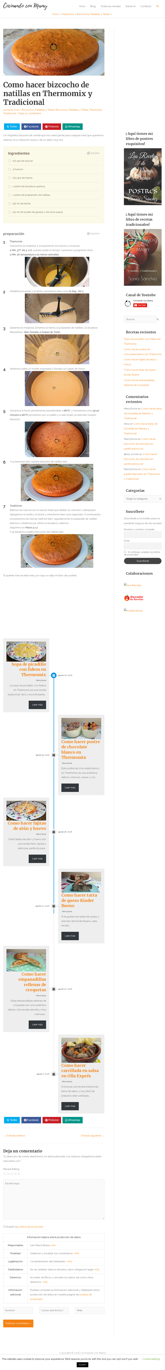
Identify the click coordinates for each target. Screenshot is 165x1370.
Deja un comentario (30, 113)
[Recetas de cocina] (134, 597)
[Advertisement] (143, 75)
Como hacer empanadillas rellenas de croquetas (32, 982)
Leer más (37, 704)
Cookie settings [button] (151, 1359)
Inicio (82, 6)
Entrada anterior (14, 1135)
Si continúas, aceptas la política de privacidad (142, 553)
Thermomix (95, 109)
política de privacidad (30, 1226)
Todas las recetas (111, 6)
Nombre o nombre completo (139, 529)
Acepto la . (25, 1226)
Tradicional (9, 113)
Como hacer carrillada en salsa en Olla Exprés (80, 1070)
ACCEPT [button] (82, 1365)
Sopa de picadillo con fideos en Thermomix (28, 669)
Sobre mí (130, 6)
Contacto (145, 6)
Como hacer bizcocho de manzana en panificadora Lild (140, 444)
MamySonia (41, 680)
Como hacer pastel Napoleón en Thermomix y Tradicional (142, 474)
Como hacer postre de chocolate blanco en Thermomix (80, 749)
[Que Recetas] (132, 585)
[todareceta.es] (133, 610)
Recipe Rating (11, 1169)
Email (127, 540)
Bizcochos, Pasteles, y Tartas (38, 109)
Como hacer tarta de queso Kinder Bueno (79, 900)
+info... (53, 1245)
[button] (157, 6)
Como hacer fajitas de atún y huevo (27, 826)
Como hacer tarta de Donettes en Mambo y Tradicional (143, 413)
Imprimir (95, 153)
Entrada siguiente (92, 1135)
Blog (93, 6)
